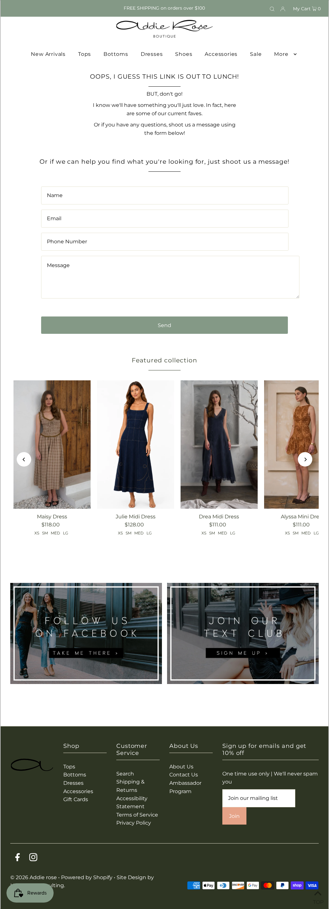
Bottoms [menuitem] (115, 54)
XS (36, 533)
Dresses (73, 783)
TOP (318, 901)
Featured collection (164, 360)
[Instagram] (33, 858)
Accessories (78, 791)
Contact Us (183, 775)
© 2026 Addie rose (34, 877)
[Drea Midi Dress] (219, 444)
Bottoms (74, 775)
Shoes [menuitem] (183, 54)
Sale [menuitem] (256, 54)
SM (45, 533)
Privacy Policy (133, 823)
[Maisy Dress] (52, 444)
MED (55, 533)
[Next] (305, 459)
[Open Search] (272, 8)
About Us (181, 767)
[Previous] (24, 459)
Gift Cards (75, 799)
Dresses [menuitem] (152, 54)
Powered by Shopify (86, 877)
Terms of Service (137, 815)
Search (125, 774)
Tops (69, 767)
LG (65, 533)
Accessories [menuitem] (221, 54)
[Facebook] (17, 858)
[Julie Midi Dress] (135, 444)
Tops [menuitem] (84, 54)
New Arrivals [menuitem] (48, 54)
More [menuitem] (281, 54)
